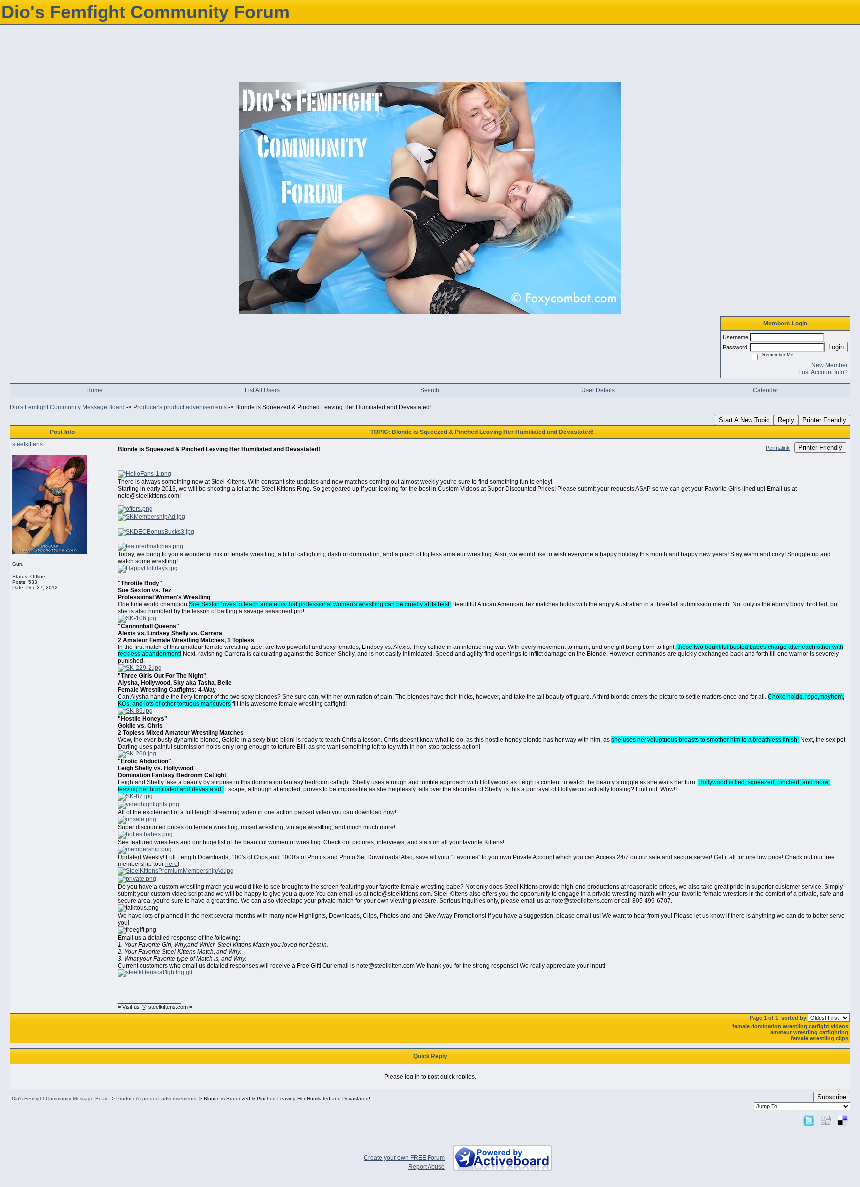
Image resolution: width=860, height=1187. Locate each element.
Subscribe (831, 1097)
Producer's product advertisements (180, 407)
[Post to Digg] (825, 1120)
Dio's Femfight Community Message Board (67, 407)
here (171, 864)
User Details (598, 390)
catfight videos (828, 1026)
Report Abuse (426, 1166)
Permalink (778, 448)
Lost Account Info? (823, 372)
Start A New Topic (744, 420)
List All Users (262, 390)
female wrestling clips (819, 1038)
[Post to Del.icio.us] (842, 1120)
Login (836, 347)
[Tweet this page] (809, 1120)
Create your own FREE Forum (404, 1157)
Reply (786, 420)
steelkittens (27, 444)
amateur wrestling (794, 1032)
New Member (829, 365)
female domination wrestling (769, 1026)
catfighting (833, 1032)
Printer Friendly (824, 420)
